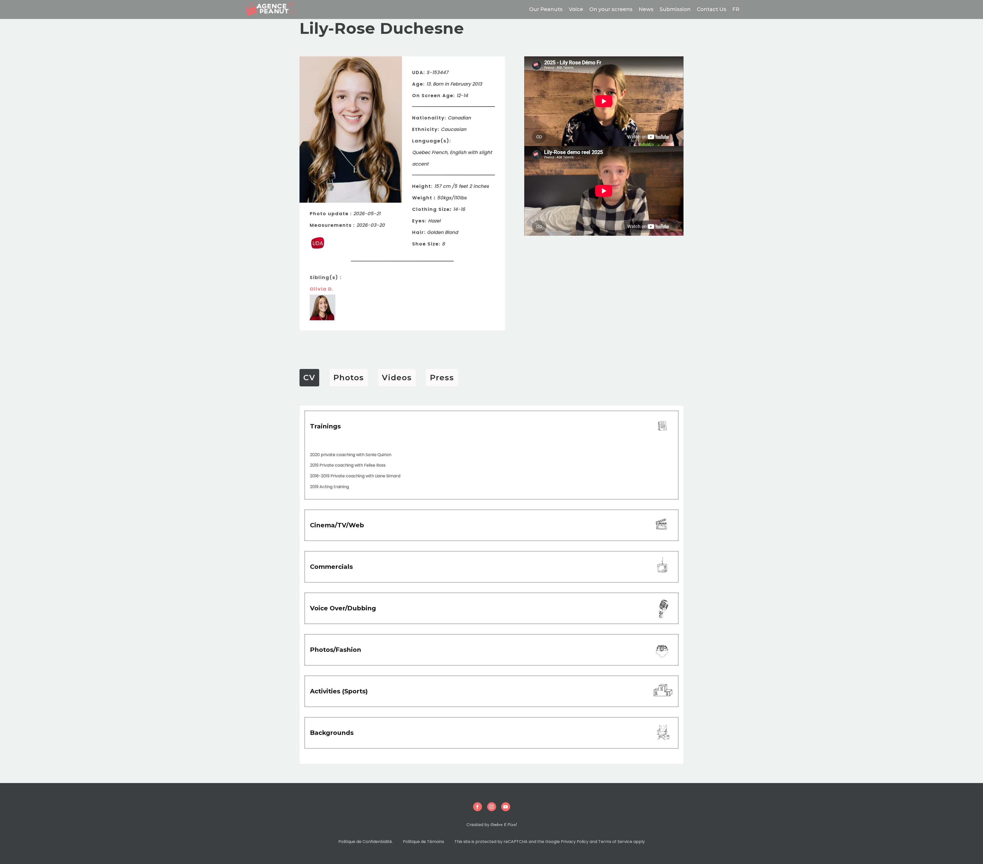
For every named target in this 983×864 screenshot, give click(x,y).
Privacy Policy (575, 842)
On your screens (611, 9)
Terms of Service (615, 842)
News (646, 9)
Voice (576, 9)
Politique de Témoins (423, 842)
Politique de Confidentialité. (365, 842)
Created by (491, 825)
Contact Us (711, 9)
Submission (675, 9)
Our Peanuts (546, 9)
